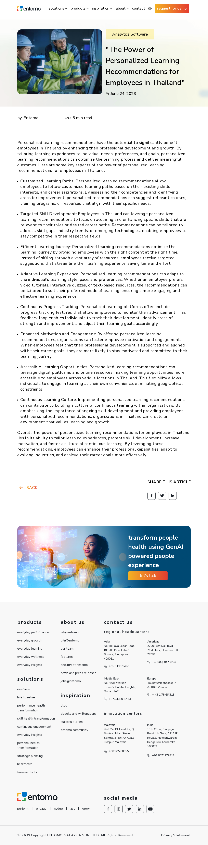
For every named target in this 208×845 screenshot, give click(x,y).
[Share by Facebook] (151, 496)
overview (23, 689)
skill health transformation (36, 718)
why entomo (70, 632)
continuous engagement (34, 726)
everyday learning (29, 648)
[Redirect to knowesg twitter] (162, 496)
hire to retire (26, 697)
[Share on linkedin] (173, 496)
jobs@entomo (71, 681)
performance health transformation (31, 708)
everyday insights (29, 665)
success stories (72, 722)
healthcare (24, 764)
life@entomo (70, 640)
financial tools (27, 772)
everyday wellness (30, 656)
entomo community (74, 730)
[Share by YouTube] (150, 809)
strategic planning (30, 756)
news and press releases (78, 673)
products (78, 8)
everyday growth (29, 640)
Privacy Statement (176, 835)
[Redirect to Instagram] (119, 809)
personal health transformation (28, 745)
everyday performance (33, 632)
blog (64, 705)
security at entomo (74, 665)
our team (67, 648)
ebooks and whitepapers (78, 713)
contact (138, 8)
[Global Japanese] (150, 8)
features (67, 656)
